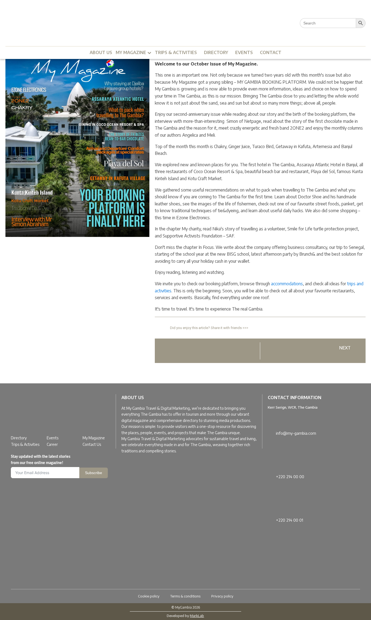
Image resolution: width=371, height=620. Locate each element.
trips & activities (176, 52)
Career (52, 444)
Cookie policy (148, 596)
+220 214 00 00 (290, 476)
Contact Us (92, 444)
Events (52, 438)
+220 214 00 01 (289, 520)
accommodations (287, 283)
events (244, 52)
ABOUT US (101, 52)
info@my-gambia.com (296, 433)
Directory (19, 438)
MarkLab (197, 615)
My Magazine (94, 438)
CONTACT (270, 52)
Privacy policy (222, 596)
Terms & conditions (185, 596)
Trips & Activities (25, 444)
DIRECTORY (216, 52)
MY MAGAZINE (131, 52)
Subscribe (93, 473)
